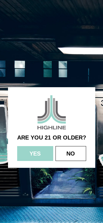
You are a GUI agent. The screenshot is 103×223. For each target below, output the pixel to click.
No (70, 153)
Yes (35, 153)
